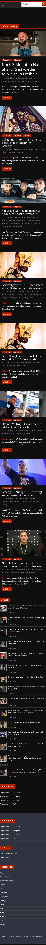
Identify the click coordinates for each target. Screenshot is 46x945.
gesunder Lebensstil (8, 220)
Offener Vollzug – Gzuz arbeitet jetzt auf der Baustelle (21, 425)
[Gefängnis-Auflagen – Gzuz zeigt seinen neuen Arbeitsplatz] (23, 460)
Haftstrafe (39, 295)
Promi (2, 912)
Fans (25, 295)
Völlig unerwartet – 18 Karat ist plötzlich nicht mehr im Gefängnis (21, 143)
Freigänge (31, 295)
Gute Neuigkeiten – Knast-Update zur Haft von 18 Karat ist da (23, 357)
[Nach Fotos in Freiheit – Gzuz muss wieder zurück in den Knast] (23, 531)
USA (1, 920)
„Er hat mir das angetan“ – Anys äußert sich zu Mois (25, 677)
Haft (3, 366)
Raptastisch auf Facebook (10, 793)
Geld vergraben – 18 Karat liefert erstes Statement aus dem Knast (22, 286)
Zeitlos (2, 924)
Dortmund (19, 295)
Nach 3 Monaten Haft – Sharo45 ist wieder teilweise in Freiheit (23, 69)
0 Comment (37, 430)
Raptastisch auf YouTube (9, 800)
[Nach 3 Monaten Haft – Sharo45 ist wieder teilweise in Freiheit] (23, 32)
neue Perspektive (26, 223)
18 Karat (34, 149)
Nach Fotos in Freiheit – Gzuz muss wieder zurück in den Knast (23, 564)
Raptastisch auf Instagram (10, 796)
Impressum (4, 858)
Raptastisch (7, 60)
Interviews (4, 897)
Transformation (17, 227)
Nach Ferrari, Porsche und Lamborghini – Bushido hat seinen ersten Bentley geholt (26, 654)
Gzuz (17, 434)
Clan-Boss (34, 217)
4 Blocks (27, 217)
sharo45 (36, 81)
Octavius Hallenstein (25, 78)
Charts (2, 885)
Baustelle (12, 434)
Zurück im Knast (31, 573)
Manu (18, 217)
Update (23, 366)
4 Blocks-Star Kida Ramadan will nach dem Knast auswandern (22, 212)
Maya (15, 298)
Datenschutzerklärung (8, 854)
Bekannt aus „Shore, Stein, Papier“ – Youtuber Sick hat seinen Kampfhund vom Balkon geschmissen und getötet (26, 758)
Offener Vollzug (27, 81)
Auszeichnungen (6, 881)
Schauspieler (6, 227)
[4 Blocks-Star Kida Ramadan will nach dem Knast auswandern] (23, 179)
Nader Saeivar (14, 223)
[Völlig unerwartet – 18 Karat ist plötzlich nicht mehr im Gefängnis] (23, 108)
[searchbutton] (44, 4)
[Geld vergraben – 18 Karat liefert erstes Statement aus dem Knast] (23, 253)
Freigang (41, 149)
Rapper (31, 298)
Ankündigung (5, 877)
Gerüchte (3, 893)
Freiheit (13, 81)
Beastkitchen (6, 81)
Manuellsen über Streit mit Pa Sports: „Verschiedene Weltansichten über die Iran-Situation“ (25, 711)
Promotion (4, 916)
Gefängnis (11, 152)
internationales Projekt (23, 220)
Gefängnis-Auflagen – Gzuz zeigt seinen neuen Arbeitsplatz (22, 493)
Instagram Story (7, 298)
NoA (1, 908)
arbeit (6, 434)
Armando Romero (21, 149)
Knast (19, 81)
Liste (2, 905)
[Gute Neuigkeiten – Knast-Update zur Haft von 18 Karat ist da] (23, 324)
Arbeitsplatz (16, 502)
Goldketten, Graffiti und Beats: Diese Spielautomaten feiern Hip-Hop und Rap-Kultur (26, 607)
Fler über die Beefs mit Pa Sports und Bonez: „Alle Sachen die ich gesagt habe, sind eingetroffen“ (25, 771)
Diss (1, 889)
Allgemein (17, 60)
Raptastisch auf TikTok (8, 804)
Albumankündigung (8, 295)
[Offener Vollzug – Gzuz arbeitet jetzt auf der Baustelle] (23, 392)
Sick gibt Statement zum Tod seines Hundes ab (24, 722)
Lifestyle (27, 136)
